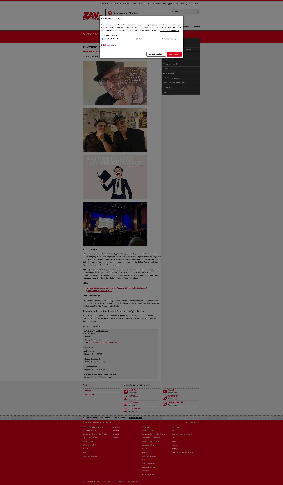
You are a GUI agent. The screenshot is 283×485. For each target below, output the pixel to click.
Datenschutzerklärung (170, 30)
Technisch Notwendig (111, 39)
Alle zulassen (174, 54)
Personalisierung (170, 39)
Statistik (141, 39)
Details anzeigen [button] (107, 45)
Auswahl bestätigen (156, 54)
